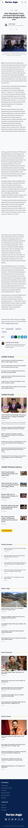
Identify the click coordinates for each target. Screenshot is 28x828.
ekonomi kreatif (9, 328)
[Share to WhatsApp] (19, 337)
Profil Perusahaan (5, 792)
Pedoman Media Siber (6, 788)
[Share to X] (15, 337)
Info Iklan (3, 797)
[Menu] (2, 2)
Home (12, 10)
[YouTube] (15, 819)
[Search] (22, 2)
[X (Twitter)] (9, 819)
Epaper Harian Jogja (12, 323)
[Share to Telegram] (25, 337)
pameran (4, 331)
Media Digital (11, 24)
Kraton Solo (18, 328)
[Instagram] (12, 819)
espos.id (3, 805)
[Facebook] (6, 819)
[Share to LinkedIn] (22, 337)
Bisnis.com (3, 807)
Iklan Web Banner (5, 795)
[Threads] (19, 819)
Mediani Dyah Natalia (12, 342)
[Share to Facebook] (12, 337)
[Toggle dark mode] (25, 2)
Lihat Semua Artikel (6, 530)
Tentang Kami (4, 785)
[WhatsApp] (22, 819)
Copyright (3, 790)
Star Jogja (3, 809)
